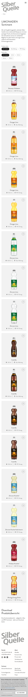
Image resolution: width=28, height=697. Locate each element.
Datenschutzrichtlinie (10, 688)
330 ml (12, 55)
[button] (14, 690)
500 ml (18, 55)
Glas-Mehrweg (14, 49)
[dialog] (14, 687)
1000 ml (4, 58)
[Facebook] (5, 657)
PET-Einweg (22, 49)
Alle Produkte (5, 49)
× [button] (26, 678)
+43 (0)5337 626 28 (6, 652)
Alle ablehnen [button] (21, 692)
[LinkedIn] (7, 657)
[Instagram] (2, 657)
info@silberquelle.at (6, 654)
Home (4, 14)
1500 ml (10, 58)
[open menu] (26, 3)
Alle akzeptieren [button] (7, 692)
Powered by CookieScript (6, 695)
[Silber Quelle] (10, 7)
